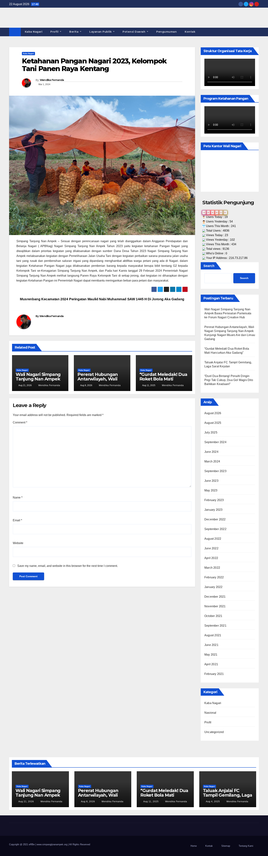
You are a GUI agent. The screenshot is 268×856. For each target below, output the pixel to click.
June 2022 (211, 548)
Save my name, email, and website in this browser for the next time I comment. (67, 565)
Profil (54, 31)
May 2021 (210, 654)
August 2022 (212, 538)
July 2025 (210, 432)
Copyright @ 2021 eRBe (22, 844)
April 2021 (211, 664)
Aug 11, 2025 (151, 801)
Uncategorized (214, 732)
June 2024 (211, 451)
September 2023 (215, 471)
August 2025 (212, 422)
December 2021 (215, 596)
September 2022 (215, 529)
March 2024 (212, 461)
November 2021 (215, 606)
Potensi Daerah (134, 31)
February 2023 (214, 500)
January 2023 (213, 509)
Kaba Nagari (33, 31)
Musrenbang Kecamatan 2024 (43, 299)
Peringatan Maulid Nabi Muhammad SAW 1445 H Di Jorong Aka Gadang (127, 299)
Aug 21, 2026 (26, 801)
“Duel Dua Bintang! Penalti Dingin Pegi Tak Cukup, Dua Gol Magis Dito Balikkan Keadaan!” (228, 380)
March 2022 (212, 567)
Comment (20, 422)
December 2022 (215, 519)
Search (208, 266)
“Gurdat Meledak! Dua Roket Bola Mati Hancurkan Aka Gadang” (163, 381)
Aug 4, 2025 (213, 801)
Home (194, 846)
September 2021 (215, 625)
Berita (74, 31)
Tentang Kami (246, 846)
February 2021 (214, 673)
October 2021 (213, 615)
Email (17, 520)
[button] (256, 32)
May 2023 (210, 490)
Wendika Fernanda (52, 80)
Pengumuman (166, 31)
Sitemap (225, 846)
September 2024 (215, 442)
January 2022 (213, 587)
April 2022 (211, 558)
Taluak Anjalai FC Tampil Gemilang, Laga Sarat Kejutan (227, 795)
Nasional (210, 712)
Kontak (190, 31)
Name (17, 497)
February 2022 (214, 577)
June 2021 (211, 644)
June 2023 (211, 480)
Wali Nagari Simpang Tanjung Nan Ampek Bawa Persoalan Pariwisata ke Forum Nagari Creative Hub (227, 313)
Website (18, 543)
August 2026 (212, 413)
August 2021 (212, 635)
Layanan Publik (100, 31)
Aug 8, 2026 (88, 801)
